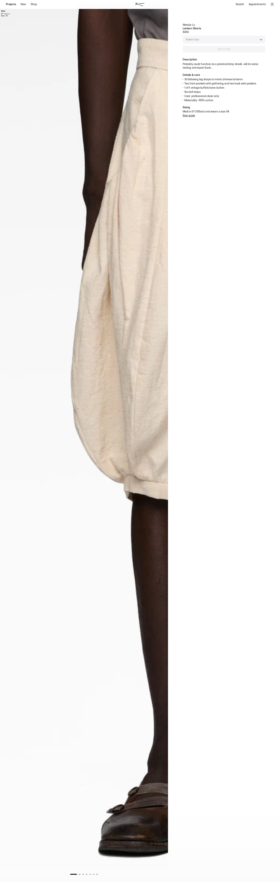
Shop (34, 4)
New (23, 4)
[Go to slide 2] (79, 874)
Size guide (189, 115)
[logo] (140, 4)
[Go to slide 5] (90, 874)
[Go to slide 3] (83, 874)
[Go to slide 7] (97, 874)
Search (240, 4)
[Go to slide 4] (86, 874)
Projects (11, 4)
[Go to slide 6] (93, 874)
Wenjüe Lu (189, 24)
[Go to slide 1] (73, 874)
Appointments (257, 4)
